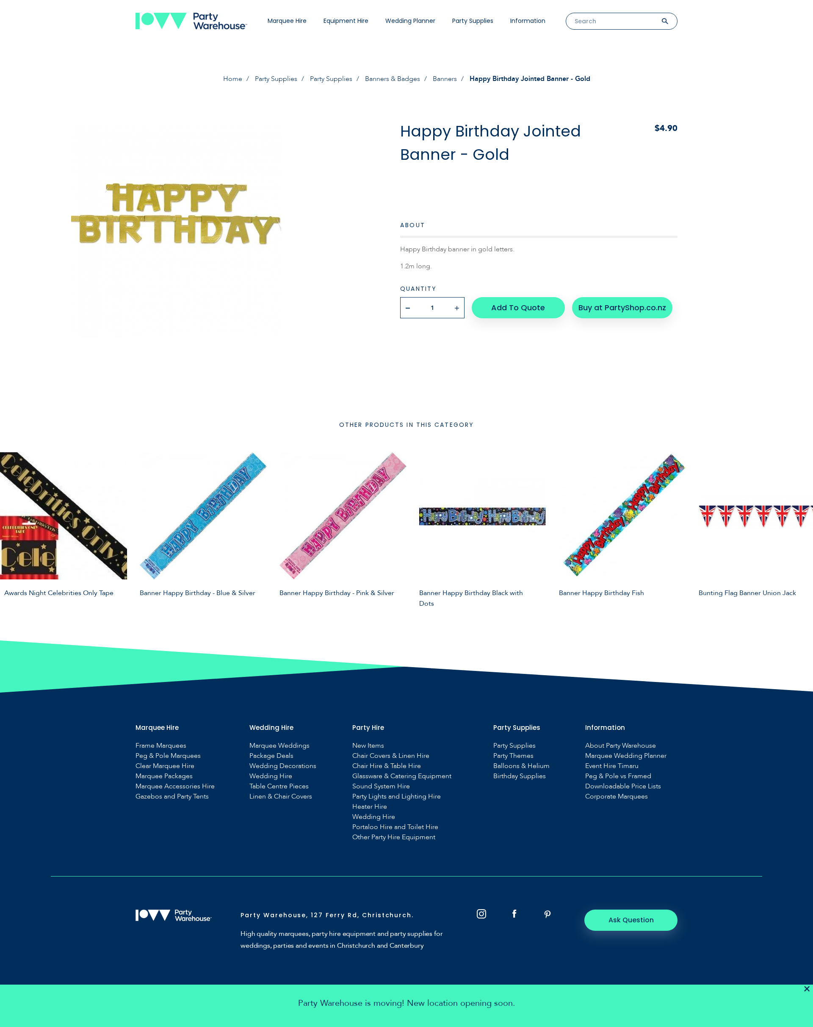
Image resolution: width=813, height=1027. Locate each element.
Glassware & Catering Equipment (401, 776)
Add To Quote (518, 307)
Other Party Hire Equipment (393, 837)
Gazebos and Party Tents (172, 797)
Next (800, 528)
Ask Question (631, 920)
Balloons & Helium (521, 766)
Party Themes (513, 756)
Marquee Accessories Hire (175, 786)
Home (232, 78)
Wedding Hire (270, 776)
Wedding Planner (410, 21)
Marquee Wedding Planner (625, 756)
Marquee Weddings (279, 746)
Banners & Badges (392, 78)
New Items (368, 746)
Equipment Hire (346, 21)
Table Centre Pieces (279, 786)
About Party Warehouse (620, 746)
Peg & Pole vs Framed (618, 776)
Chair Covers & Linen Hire (390, 756)
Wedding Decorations (282, 766)
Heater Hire (369, 807)
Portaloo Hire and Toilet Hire (395, 827)
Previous (12, 528)
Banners (445, 78)
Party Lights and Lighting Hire (396, 797)
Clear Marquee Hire (165, 766)
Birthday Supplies (519, 776)
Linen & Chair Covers (280, 797)
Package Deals (271, 756)
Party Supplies (472, 21)
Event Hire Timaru (612, 766)
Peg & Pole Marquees (168, 756)
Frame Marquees (161, 746)
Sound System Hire (381, 786)
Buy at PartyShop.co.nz (622, 307)
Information (527, 21)
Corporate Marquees (616, 797)
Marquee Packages (164, 776)
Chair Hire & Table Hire (386, 766)
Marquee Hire (287, 21)
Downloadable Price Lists (623, 786)
